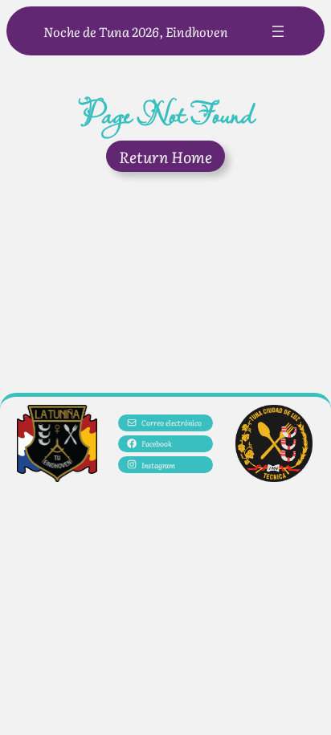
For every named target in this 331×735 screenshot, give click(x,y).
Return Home (165, 156)
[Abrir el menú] (278, 31)
